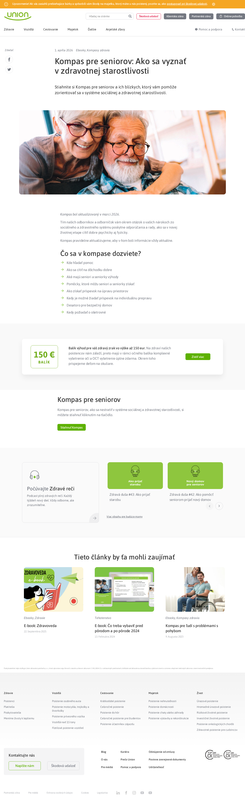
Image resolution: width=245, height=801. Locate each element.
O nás (104, 759)
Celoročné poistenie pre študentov (120, 718)
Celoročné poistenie (112, 706)
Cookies (85, 792)
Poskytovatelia (12, 712)
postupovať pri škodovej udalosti (187, 3)
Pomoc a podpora (131, 767)
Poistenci (9, 701)
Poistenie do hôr (109, 712)
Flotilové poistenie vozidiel (67, 727)
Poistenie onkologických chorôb (215, 724)
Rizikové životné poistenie (212, 712)
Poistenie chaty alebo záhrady (166, 712)
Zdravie (40, 618)
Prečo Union (128, 759)
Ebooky (81, 50)
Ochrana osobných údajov (60, 792)
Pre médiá (107, 767)
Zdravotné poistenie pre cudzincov (217, 729)
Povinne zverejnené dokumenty (167, 759)
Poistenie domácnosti (161, 706)
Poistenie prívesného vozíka (68, 716)
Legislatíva (102, 792)
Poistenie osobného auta (66, 701)
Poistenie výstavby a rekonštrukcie (169, 718)
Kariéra (125, 751)
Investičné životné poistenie (213, 718)
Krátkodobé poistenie (112, 701)
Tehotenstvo (103, 618)
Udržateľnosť (156, 767)
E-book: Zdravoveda (40, 625)
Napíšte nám (24, 766)
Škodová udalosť (63, 766)
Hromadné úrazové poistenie (214, 706)
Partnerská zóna (12, 792)
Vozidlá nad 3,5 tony (63, 722)
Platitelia (9, 706)
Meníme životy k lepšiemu (19, 718)
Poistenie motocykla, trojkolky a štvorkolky (70, 708)
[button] (148, 16)
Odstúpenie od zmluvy (162, 751)
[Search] (130, 16)
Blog (103, 751)
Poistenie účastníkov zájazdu (117, 724)
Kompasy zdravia (98, 50)
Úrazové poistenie (207, 701)
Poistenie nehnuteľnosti (162, 701)
